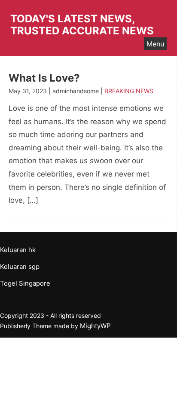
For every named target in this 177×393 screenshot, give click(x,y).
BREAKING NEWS (128, 90)
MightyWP (95, 326)
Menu (155, 44)
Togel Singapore (25, 283)
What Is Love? (44, 78)
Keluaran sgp (20, 266)
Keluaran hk (18, 250)
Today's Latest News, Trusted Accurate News (82, 24)
